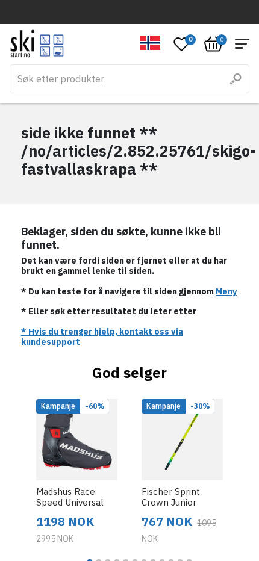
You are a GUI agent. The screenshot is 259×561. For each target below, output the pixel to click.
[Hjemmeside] (37, 43)
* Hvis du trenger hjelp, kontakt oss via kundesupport (102, 336)
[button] (150, 42)
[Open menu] (242, 44)
